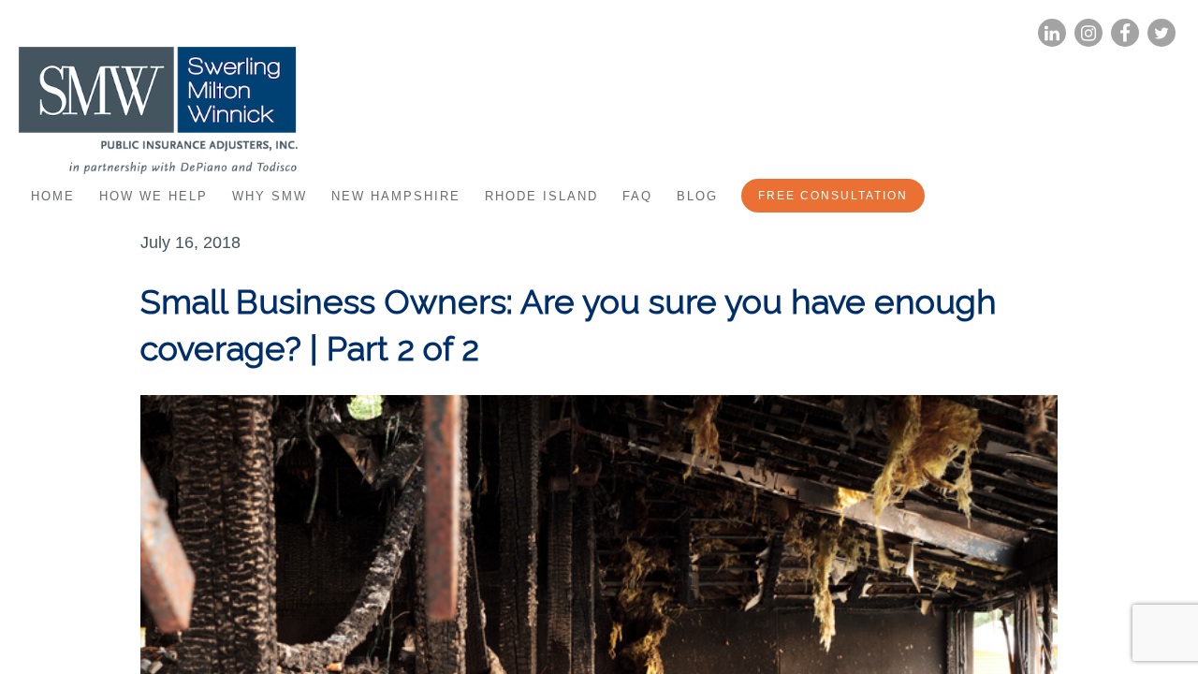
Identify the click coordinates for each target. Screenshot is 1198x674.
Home (53, 196)
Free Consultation (833, 195)
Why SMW (269, 196)
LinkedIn (1052, 33)
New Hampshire (395, 196)
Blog (697, 196)
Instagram (1088, 33)
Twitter (1161, 33)
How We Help (153, 196)
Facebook (1125, 33)
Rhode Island (541, 196)
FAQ (637, 196)
